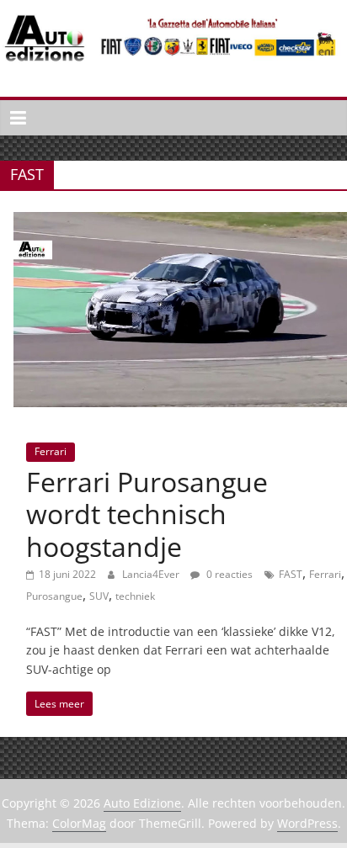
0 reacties (228, 574)
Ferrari (51, 451)
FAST (290, 574)
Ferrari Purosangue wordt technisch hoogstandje (147, 514)
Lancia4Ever (152, 574)
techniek (135, 596)
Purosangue (54, 596)
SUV (99, 596)
